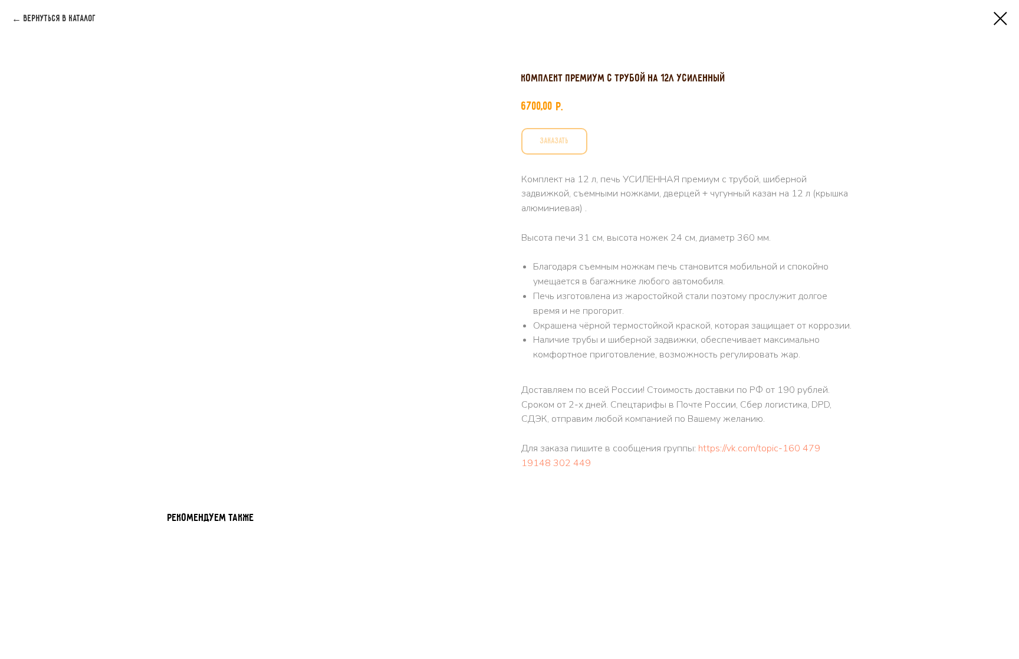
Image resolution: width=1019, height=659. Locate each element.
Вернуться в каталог (60, 19)
